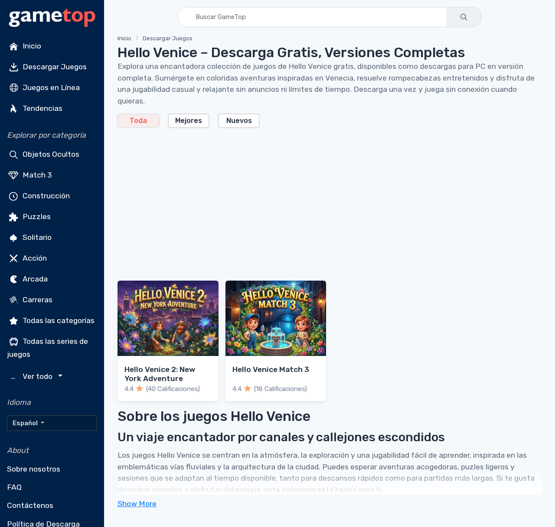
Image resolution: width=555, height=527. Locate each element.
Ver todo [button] (33, 376)
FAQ (14, 487)
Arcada (34, 279)
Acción (34, 258)
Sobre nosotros (33, 469)
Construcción (45, 195)
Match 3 (36, 175)
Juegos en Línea (50, 87)
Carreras (36, 299)
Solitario (36, 237)
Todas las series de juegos (47, 348)
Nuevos (239, 120)
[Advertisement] (330, 199)
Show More (137, 503)
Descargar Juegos (54, 66)
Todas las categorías (58, 320)
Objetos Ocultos (50, 154)
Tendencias (41, 108)
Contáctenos (30, 505)
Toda (138, 120)
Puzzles (36, 216)
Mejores (188, 120)
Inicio (31, 46)
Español (26, 423)
